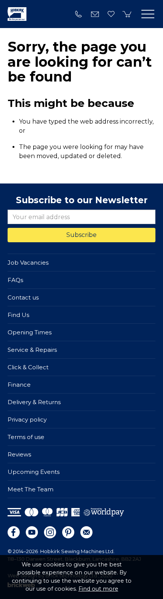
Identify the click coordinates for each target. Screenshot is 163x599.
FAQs (15, 280)
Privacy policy (27, 419)
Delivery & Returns (34, 402)
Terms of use (26, 437)
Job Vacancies (28, 262)
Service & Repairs (32, 349)
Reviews (19, 454)
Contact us (23, 297)
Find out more (98, 588)
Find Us (18, 314)
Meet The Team (30, 489)
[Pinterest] (68, 532)
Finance (19, 384)
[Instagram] (50, 532)
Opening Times (30, 332)
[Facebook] (14, 532)
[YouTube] (32, 532)
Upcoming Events (34, 471)
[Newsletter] (86, 532)
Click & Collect (28, 367)
